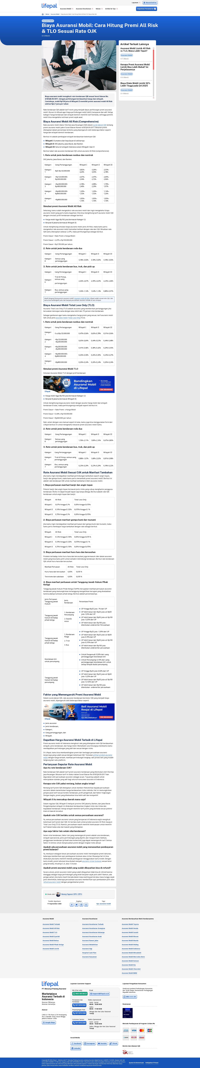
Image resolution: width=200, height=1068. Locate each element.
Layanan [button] (135, 3)
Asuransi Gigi (87, 949)
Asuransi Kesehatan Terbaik (93, 924)
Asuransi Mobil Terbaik (51, 924)
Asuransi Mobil (55, 14)
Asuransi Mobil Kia (129, 965)
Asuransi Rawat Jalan (90, 941)
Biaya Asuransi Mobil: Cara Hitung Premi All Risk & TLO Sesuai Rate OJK (79, 14)
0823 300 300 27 (81, 994)
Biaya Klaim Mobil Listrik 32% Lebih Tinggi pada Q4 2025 (135, 84)
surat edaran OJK (99, 125)
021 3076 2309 (81, 1023)
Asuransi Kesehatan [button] (83, 9)
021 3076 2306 (81, 1005)
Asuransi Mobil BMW (129, 973)
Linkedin (77, 1048)
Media (47, 14)
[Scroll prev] (153, 48)
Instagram (91, 1043)
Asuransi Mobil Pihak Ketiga (53, 945)
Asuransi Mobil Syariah (51, 936)
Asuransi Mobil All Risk (51, 928)
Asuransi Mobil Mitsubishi (131, 953)
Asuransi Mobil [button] (65, 9)
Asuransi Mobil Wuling (130, 945)
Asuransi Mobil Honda (130, 928)
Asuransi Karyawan (89, 957)
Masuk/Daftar (151, 3)
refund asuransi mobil (52, 882)
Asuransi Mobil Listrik (51, 949)
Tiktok (114, 1043)
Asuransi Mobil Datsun (130, 961)
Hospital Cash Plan (89, 953)
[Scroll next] (153, 98)
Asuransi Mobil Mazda (130, 941)
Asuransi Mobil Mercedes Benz (133, 957)
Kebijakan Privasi (152, 1063)
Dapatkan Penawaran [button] (145, 9)
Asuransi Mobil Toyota (130, 924)
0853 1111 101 (131, 997)
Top (193, 1064)
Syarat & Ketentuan (136, 1063)
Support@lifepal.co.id (101, 994)
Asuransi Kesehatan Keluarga (93, 932)
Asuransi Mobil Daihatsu (131, 949)
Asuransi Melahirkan (90, 945)
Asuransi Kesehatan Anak (92, 936)
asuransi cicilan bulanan (91, 861)
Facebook (77, 1043)
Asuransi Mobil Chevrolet (131, 969)
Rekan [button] (98, 9)
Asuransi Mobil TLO (50, 932)
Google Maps (50, 1022)
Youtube (103, 1043)
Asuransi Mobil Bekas (51, 941)
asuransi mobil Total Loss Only (68, 318)
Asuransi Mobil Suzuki (130, 932)
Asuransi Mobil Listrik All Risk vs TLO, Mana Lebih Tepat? (135, 49)
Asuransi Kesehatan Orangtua (93, 928)
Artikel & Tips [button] (110, 9)
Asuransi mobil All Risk (81, 298)
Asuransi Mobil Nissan (130, 936)
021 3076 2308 (81, 1013)
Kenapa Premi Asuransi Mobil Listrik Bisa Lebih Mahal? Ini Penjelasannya (135, 67)
